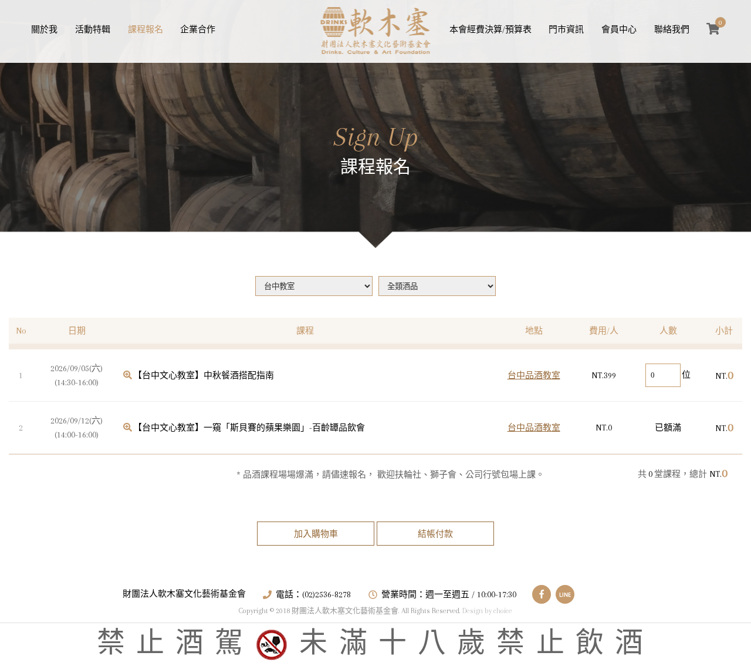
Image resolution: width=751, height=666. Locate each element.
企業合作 (197, 29)
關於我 (44, 29)
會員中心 (619, 29)
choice (502, 611)
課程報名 (145, 29)
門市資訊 (566, 29)
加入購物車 (316, 534)
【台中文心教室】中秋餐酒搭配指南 (203, 375)
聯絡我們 (671, 29)
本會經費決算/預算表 (490, 29)
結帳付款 (435, 534)
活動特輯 (92, 29)
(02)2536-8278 (326, 594)
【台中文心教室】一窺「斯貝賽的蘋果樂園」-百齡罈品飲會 (249, 427)
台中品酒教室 (534, 375)
